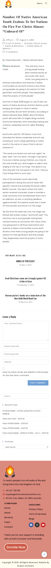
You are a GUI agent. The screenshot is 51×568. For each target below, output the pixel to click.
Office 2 (9, 40)
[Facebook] (31, 525)
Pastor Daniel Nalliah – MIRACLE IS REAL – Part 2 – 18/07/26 (25, 433)
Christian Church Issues (35, 43)
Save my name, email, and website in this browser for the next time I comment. (25, 374)
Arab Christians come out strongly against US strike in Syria (25, 280)
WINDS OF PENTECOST (25, 261)
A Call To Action (13, 43)
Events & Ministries (14, 46)
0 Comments (12, 52)
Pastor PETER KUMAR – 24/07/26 (15, 428)
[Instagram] (37, 525)
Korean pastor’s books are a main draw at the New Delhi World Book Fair (25, 297)
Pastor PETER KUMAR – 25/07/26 (15, 423)
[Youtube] (43, 525)
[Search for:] (45, 3)
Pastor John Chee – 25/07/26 (13, 418)
